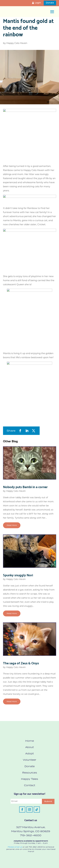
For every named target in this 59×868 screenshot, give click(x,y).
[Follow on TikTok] (37, 809)
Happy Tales (29, 778)
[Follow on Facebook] (22, 809)
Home (29, 740)
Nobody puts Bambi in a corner (25, 486)
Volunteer (29, 759)
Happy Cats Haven (16, 43)
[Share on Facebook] (20, 430)
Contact (29, 785)
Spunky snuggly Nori (18, 575)
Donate (50, 3)
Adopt (29, 753)
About (29, 747)
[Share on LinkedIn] (27, 430)
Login (38, 3)
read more (12, 525)
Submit (48, 801)
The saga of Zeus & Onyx (21, 663)
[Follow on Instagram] (29, 809)
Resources (29, 772)
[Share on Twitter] (33, 430)
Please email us (15, 847)
